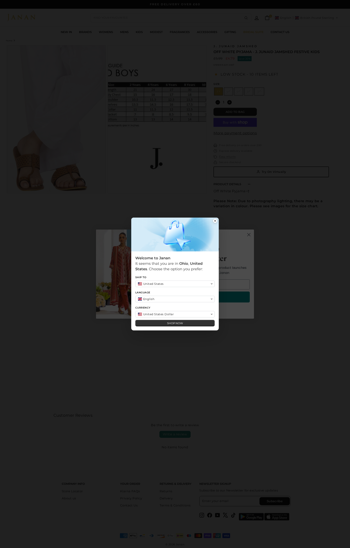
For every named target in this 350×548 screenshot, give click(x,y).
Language (142, 292)
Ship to (140, 277)
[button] (175, 284)
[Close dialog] (215, 221)
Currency (142, 307)
